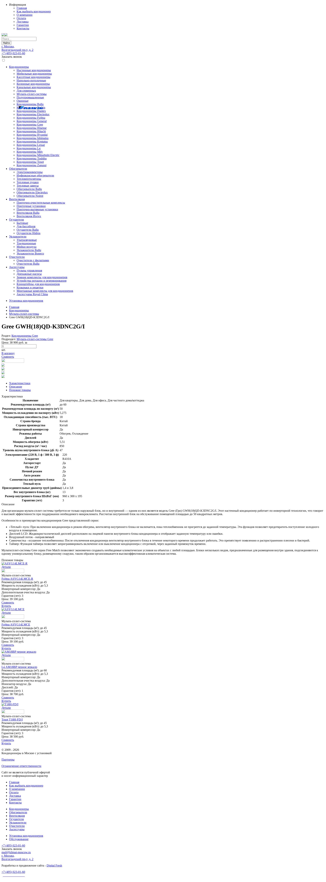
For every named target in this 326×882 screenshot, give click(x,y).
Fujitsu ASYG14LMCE (16, 624)
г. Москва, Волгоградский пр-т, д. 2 (17, 48)
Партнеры (8, 759)
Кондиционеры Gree (25, 335)
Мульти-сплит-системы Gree (35, 339)
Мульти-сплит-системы (24, 313)
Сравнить (8, 356)
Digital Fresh (54, 865)
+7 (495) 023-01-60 (13, 53)
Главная (14, 307)
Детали (6, 566)
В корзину (8, 353)
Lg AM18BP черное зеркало (19, 667)
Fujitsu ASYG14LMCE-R (17, 578)
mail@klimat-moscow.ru (16, 852)
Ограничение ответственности (21, 766)
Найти (6, 42)
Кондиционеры (19, 310)
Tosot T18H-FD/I (12, 719)
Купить (6, 605)
